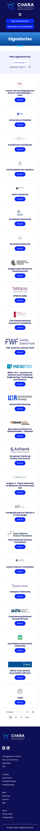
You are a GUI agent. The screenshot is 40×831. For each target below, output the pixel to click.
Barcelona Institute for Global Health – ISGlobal (20, 430)
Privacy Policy (7, 814)
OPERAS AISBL (20, 295)
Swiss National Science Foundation (20, 540)
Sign (3, 803)
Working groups (8, 785)
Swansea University (20, 244)
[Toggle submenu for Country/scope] (26, 62)
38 (33, 712)
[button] (29, 67)
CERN (20, 697)
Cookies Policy (7, 817)
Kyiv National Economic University (20, 644)
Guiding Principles (9, 781)
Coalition (5, 774)
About (4, 810)
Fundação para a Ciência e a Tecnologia (20, 513)
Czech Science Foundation (20, 566)
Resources (6, 796)
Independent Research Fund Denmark (20, 269)
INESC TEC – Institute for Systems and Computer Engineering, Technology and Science (20, 376)
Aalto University (20, 194)
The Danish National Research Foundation (20, 321)
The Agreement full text (11, 756)
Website (20, 100)
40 (16, 717)
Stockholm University (20, 219)
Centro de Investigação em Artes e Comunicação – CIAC (20, 93)
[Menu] (20, 14)
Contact (5, 799)
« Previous (9, 712)
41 (21, 717)
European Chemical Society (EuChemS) (20, 457)
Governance (7, 778)
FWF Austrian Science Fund (20, 347)
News (4, 792)
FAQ (3, 766)
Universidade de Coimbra (20, 169)
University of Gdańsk (20, 120)
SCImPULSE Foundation (20, 144)
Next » (27, 717)
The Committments (10, 760)
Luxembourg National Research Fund (20, 617)
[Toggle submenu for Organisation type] (25, 67)
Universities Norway (20, 404)
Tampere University (20, 591)
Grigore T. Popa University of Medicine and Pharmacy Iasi (20, 485)
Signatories (6, 763)
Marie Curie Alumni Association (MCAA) (20, 671)
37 (27, 712)
